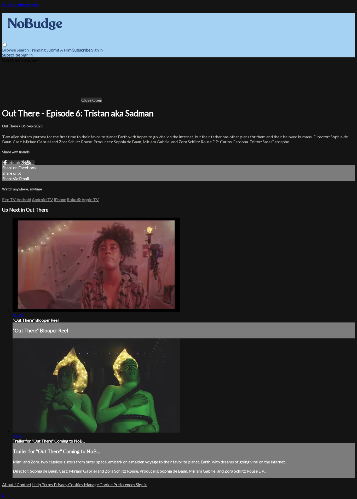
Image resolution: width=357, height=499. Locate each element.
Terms (48, 484)
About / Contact (16, 484)
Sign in (97, 49)
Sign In (27, 54)
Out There (10, 126)
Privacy (61, 484)
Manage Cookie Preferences (110, 484)
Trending (38, 49)
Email (29, 162)
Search (23, 49)
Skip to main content (20, 4)
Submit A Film (59, 49)
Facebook (11, 162)
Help (37, 484)
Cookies (76, 484)
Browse (9, 49)
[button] (5, 45)
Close (86, 100)
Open (97, 100)
